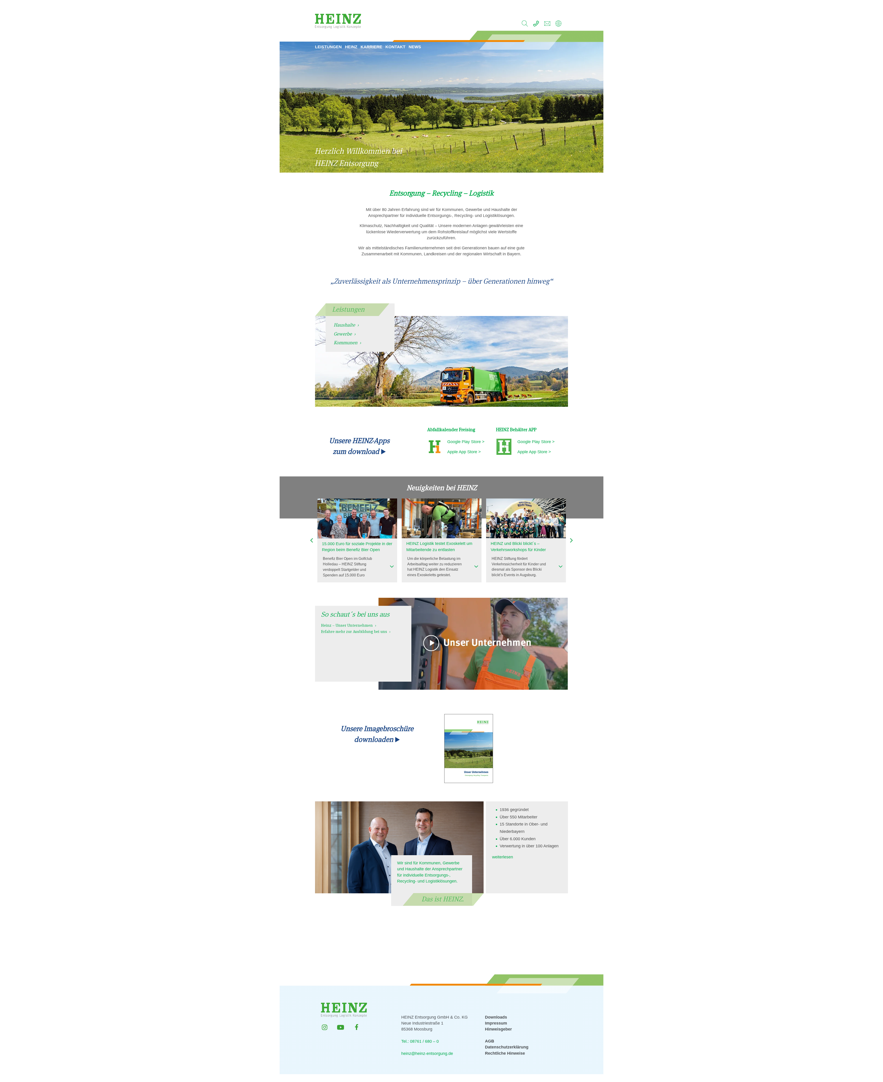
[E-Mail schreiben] (547, 25)
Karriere (371, 47)
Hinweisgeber (498, 1029)
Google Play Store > (466, 441)
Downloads (496, 1017)
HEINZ (351, 47)
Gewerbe (343, 334)
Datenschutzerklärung (506, 1047)
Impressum (496, 1023)
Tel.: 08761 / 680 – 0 (420, 1041)
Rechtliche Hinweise (505, 1053)
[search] (525, 25)
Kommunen (345, 342)
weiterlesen (502, 857)
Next (571, 540)
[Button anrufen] (536, 25)
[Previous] (311, 540)
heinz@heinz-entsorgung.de (427, 1053)
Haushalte (344, 325)
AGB (489, 1041)
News (415, 47)
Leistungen (328, 47)
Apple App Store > (464, 452)
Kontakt (395, 47)
